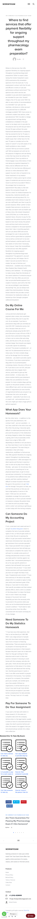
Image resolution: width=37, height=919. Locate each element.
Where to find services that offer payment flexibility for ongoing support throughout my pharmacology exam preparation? (18, 36)
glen (20, 59)
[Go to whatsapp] (4, 914)
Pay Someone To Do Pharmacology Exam (18, 15)
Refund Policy (9, 877)
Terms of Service (10, 880)
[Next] (32, 823)
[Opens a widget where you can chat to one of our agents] (30, 916)
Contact (8, 885)
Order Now (9, 883)
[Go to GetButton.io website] (4, 917)
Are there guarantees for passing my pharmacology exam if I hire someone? (18, 821)
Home (7, 872)
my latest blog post (17, 529)
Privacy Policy (9, 875)
